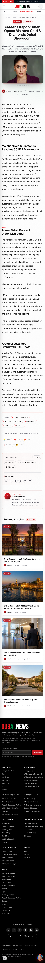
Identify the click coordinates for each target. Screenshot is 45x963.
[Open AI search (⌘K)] (40, 6)
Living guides (29, 767)
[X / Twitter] (8, 930)
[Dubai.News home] (22, 6)
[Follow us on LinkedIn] (25, 481)
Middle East (6, 783)
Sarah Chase (6, 879)
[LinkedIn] (31, 930)
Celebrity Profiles (8, 827)
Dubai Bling (6, 833)
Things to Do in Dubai (9, 855)
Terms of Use (6, 946)
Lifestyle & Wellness (33, 820)
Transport (5, 811)
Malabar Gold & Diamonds (12, 422)
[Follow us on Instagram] (16, 481)
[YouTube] (37, 930)
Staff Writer (18, 91)
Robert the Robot (27, 12)
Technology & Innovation (32, 805)
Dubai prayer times (30, 783)
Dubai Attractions (8, 861)
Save (38, 457)
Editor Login (6, 913)
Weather (5, 789)
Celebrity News (7, 830)
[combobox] (22, 949)
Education (27, 836)
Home (8, 17)
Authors (4, 889)
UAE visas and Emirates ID (33, 774)
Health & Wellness (30, 833)
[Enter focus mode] (5, 958)
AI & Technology (31, 795)
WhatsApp (30, 462)
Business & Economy (10, 795)
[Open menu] (4, 6)
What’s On (27, 855)
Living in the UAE (8, 771)
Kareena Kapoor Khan (20, 417)
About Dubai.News (8, 873)
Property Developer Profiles (11, 805)
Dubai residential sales (32, 786)
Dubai (28, 21)
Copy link (11, 462)
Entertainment (8, 820)
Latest (5, 12)
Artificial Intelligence (31, 802)
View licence (6, 743)
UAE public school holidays (33, 777)
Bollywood (19, 426)
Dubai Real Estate (8, 802)
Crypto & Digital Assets (32, 811)
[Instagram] (19, 930)
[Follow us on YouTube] (30, 481)
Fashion (4, 842)
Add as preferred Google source (23, 936)
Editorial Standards (31, 946)
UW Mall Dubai (30, 422)
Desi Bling (5, 836)
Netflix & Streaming (8, 839)
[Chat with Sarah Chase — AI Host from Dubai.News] (40, 957)
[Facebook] (14, 930)
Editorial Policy (7, 907)
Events (4, 904)
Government (6, 780)
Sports (27, 848)
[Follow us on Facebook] (11, 481)
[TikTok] (25, 930)
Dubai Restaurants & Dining (33, 827)
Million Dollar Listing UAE (10, 808)
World (4, 786)
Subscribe (38, 752)
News (39, 12)
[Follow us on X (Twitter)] (6, 481)
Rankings (27, 858)
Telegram (11, 467)
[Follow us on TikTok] (20, 481)
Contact (4, 901)
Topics (4, 892)
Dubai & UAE (6, 767)
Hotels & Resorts (7, 858)
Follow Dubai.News (8, 886)
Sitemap (14, 949)
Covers (14, 12)
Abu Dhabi (5, 777)
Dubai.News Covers (8, 876)
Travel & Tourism (9, 848)
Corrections (6, 910)
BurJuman (7, 426)
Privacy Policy (18, 946)
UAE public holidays (31, 780)
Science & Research (31, 808)
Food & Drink (28, 830)
